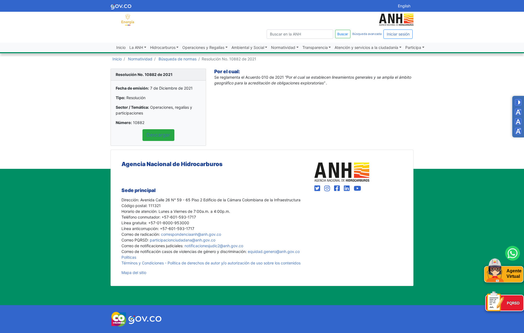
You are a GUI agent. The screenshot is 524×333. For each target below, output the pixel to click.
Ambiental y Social (247, 47)
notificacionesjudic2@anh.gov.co (213, 245)
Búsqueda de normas (177, 59)
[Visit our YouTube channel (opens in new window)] (357, 188)
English (404, 6)
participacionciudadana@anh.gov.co (182, 240)
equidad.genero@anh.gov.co (274, 251)
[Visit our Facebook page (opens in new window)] (338, 188)
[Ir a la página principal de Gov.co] (121, 6)
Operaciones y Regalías (203, 47)
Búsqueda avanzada (367, 34)
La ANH (136, 47)
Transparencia (315, 47)
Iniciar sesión (398, 34)
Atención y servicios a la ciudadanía (366, 47)
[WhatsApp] (512, 253)
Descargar (158, 135)
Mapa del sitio (133, 272)
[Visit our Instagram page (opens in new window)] (328, 188)
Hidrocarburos (162, 47)
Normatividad (283, 47)
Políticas (128, 257)
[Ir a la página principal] (128, 19)
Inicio (121, 47)
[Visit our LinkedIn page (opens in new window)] (348, 188)
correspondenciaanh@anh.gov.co (191, 234)
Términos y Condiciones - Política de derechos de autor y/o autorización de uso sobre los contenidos (210, 263)
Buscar (342, 34)
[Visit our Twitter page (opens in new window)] (318, 188)
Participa (413, 47)
